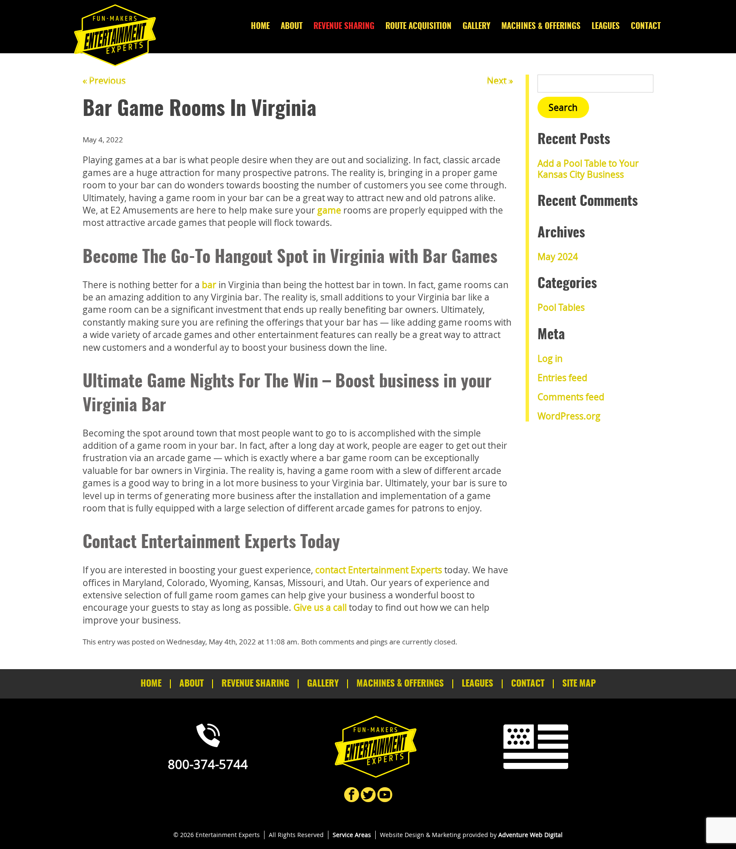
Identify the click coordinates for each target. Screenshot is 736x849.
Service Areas (352, 835)
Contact (646, 27)
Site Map (579, 683)
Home (260, 27)
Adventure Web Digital (530, 835)
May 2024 (558, 257)
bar (209, 285)
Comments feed (571, 397)
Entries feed (562, 378)
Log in (550, 358)
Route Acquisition (418, 27)
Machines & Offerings (541, 27)
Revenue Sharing (343, 27)
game (329, 210)
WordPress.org (569, 416)
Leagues (606, 27)
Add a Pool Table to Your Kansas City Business (588, 168)
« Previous (104, 81)
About (291, 27)
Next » (500, 81)
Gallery (476, 27)
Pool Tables (561, 307)
